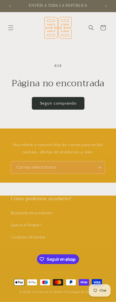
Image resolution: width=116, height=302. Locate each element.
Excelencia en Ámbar (48, 292)
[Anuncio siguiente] (106, 6)
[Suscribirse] (99, 167)
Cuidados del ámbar (28, 237)
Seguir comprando (58, 103)
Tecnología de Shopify (80, 292)
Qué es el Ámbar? (26, 225)
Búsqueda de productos (32, 213)
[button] (11, 28)
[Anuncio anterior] (10, 6)
